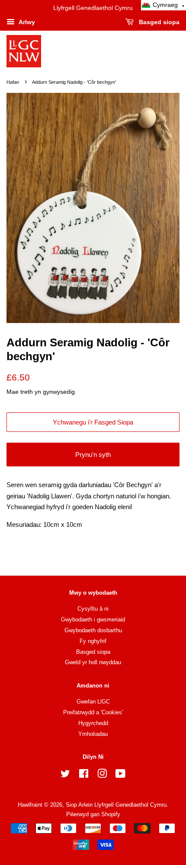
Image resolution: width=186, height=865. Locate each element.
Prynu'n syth (93, 454)
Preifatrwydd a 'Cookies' (93, 712)
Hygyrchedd (93, 723)
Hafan (12, 82)
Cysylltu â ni (93, 608)
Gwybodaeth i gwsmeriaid (93, 619)
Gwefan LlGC (93, 701)
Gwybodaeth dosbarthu (93, 630)
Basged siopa (158, 22)
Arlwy (26, 22)
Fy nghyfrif (93, 641)
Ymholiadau (93, 734)
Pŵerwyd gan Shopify (93, 814)
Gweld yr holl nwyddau (93, 662)
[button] (163, 5)
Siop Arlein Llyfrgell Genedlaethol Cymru (116, 805)
